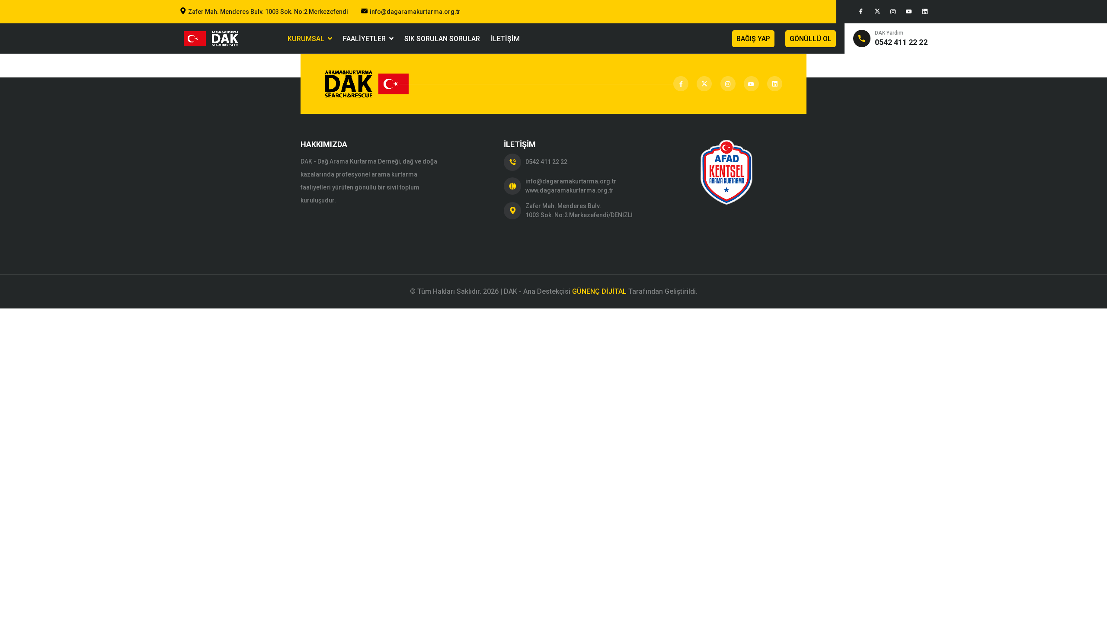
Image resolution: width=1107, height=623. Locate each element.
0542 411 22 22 (546, 161)
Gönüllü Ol (811, 39)
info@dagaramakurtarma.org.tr (415, 11)
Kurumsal (308, 39)
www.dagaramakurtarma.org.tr (569, 190)
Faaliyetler (366, 39)
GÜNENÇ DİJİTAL (599, 291)
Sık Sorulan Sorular (442, 39)
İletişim (505, 39)
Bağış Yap (753, 39)
